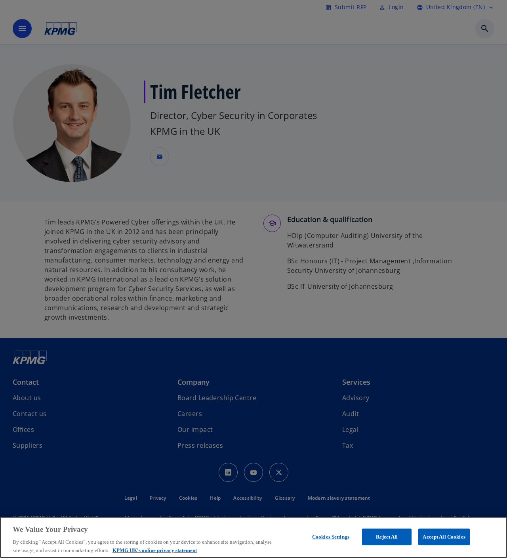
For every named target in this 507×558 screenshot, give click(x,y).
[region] (253, 537)
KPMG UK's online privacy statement (154, 550)
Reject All (387, 537)
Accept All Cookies (444, 537)
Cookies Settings (330, 537)
